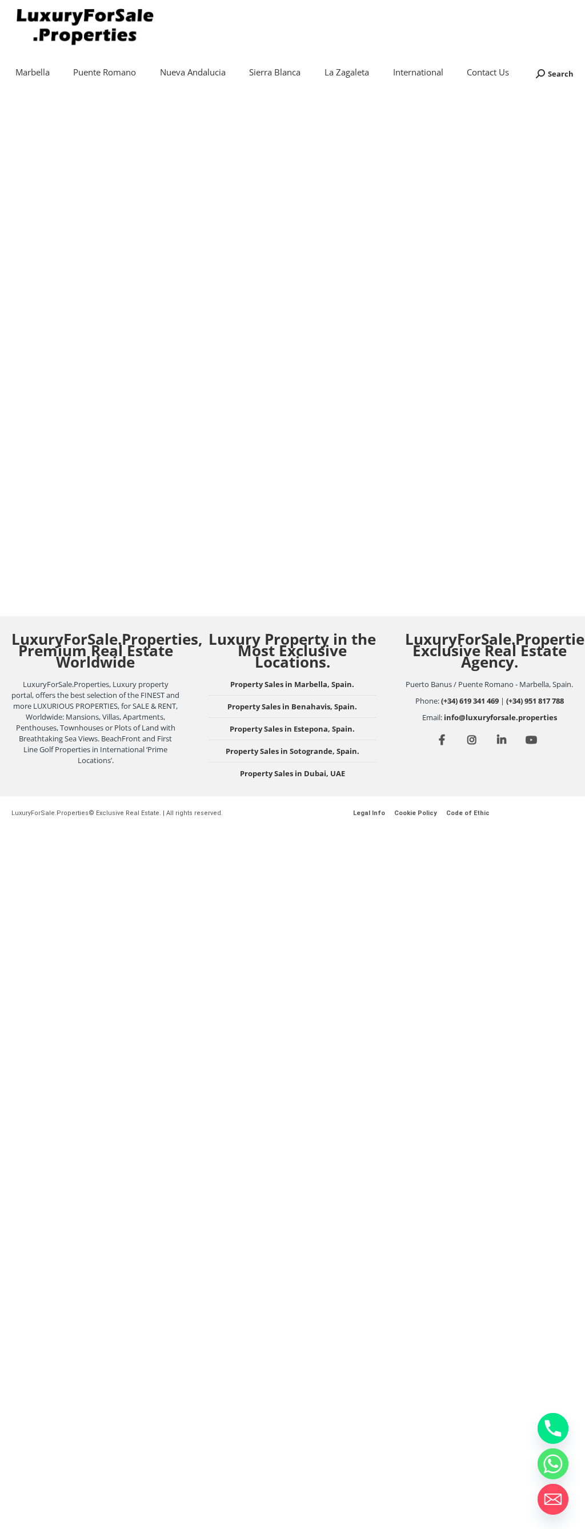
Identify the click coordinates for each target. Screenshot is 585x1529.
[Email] (553, 1499)
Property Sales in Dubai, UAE (292, 773)
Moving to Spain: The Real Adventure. (478, 319)
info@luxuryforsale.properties (500, 717)
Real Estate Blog (51, 325)
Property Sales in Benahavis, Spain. (292, 706)
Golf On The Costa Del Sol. (274, 455)
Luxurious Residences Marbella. (264, 270)
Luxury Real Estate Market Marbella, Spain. (95, 280)
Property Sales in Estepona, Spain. (292, 729)
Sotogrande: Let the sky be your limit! (94, 462)
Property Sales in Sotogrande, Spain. (292, 751)
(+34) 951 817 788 (535, 701)
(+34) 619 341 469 (470, 701)
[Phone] (553, 1428)
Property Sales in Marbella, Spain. (292, 684)
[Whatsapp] (553, 1463)
